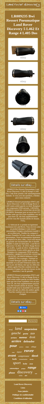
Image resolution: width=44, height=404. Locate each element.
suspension (30, 329)
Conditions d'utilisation (23, 398)
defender (28, 341)
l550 (31, 364)
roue (13, 352)
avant (12, 355)
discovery (25, 372)
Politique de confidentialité (22, 395)
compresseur (23, 356)
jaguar (19, 352)
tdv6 (26, 375)
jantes (21, 347)
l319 (33, 333)
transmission (23, 359)
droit (32, 337)
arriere (14, 337)
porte (25, 333)
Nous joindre (23, 391)
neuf (11, 329)
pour (13, 346)
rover (29, 350)
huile (14, 359)
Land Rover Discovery (23, 384)
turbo (20, 375)
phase (12, 372)
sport (17, 363)
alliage (33, 347)
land (18, 328)
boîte (25, 364)
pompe (23, 368)
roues (27, 347)
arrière (16, 341)
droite (32, 359)
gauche (16, 333)
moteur (23, 337)
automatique (14, 368)
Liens (23, 388)
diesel (35, 355)
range (32, 367)
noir (36, 373)
